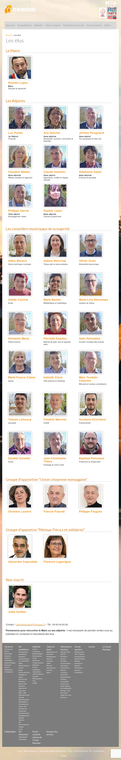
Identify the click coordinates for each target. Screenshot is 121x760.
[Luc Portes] (20, 118)
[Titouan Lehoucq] (20, 404)
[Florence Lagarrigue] (55, 546)
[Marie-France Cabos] (20, 362)
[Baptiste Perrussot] (91, 443)
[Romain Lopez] (20, 67)
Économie (22, 681)
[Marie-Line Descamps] (91, 284)
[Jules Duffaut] (20, 597)
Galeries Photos (10, 663)
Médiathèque (51, 656)
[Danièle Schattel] (20, 443)
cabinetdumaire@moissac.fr (30, 624)
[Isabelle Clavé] (55, 362)
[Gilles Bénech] (20, 246)
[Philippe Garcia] (20, 195)
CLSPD (34, 683)
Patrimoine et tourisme (73, 25)
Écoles (21, 670)
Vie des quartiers (94, 25)
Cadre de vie (23, 708)
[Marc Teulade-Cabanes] (91, 362)
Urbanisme (22, 711)
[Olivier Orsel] (91, 246)
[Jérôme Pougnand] (91, 118)
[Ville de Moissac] (21, 7)
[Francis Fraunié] (55, 496)
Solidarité (38, 25)
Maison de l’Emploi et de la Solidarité (37, 663)
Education (22, 656)
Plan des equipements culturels (51, 668)
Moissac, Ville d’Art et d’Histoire (65, 654)
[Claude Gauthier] (55, 157)
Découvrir (10, 25)
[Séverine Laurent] (20, 496)
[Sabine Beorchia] (55, 246)
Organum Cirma (65, 695)
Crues (21, 729)
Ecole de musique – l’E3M (50, 661)
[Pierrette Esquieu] (55, 323)
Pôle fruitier (23, 684)
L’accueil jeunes (24, 659)
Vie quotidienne (24, 25)
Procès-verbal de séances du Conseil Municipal (37, 737)
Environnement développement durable (24, 715)
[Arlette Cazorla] (20, 284)
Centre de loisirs (24, 672)
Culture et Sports (53, 25)
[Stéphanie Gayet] (91, 157)
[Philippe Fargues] (91, 496)
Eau (20, 722)
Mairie (107, 25)
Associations (79, 672)
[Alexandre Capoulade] (20, 546)
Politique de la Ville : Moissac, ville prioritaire (80, 654)
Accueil (9, 35)
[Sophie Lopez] (55, 195)
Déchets (21, 720)
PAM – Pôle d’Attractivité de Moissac (24, 695)
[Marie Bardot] (55, 284)
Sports (48, 672)
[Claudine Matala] (20, 157)
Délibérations (10, 731)
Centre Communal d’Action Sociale (37, 651)
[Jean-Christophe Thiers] (55, 443)
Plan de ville (23, 679)
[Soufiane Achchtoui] (91, 404)
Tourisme (22, 686)
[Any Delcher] (55, 118)
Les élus (92, 646)
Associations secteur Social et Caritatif (37, 674)
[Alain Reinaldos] (91, 323)
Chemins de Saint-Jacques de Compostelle (65, 686)
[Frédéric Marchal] (55, 404)
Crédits (63, 756)
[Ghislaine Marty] (20, 323)
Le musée (63, 672)
